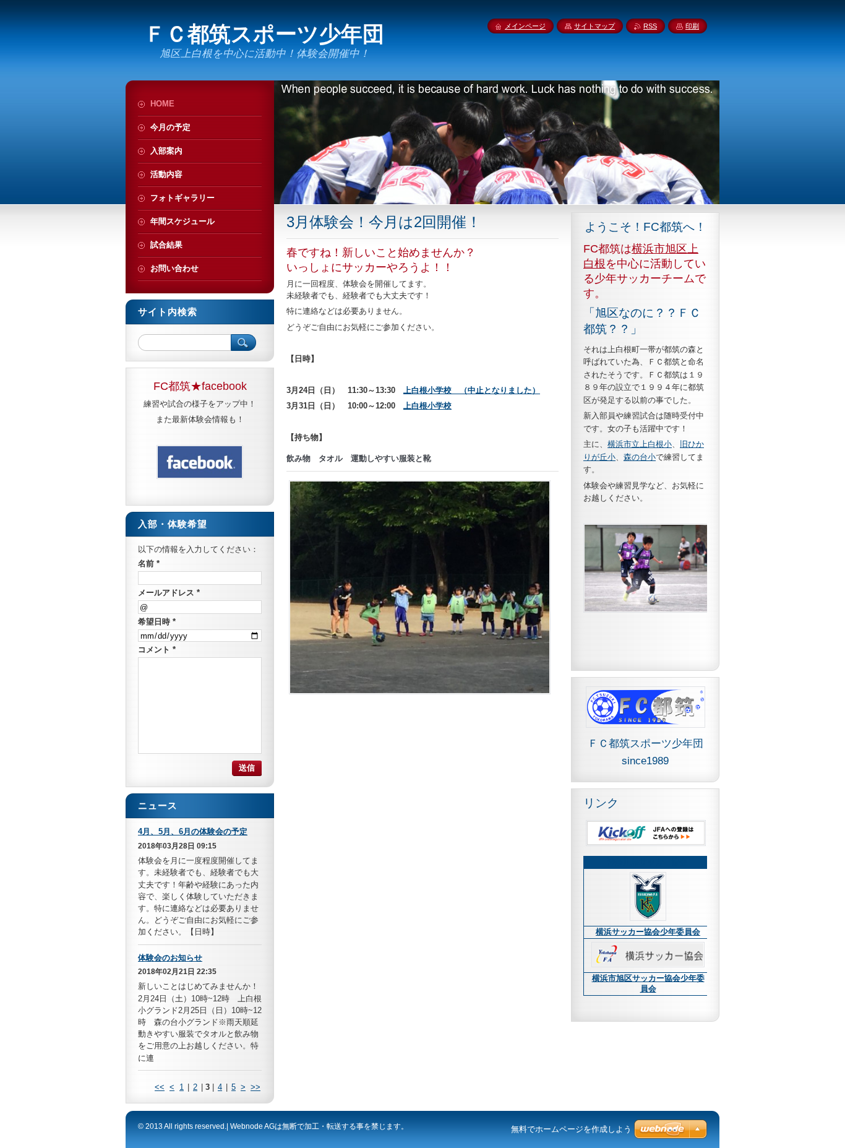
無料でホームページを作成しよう (571, 1129)
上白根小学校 (427, 405)
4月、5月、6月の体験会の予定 (192, 831)
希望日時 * (157, 621)
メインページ (525, 26)
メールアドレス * (169, 592)
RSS (650, 26)
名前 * (149, 563)
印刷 (692, 26)
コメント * (157, 649)
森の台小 (640, 457)
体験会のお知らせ (170, 957)
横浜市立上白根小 (639, 444)
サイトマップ (594, 26)
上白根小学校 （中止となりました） (471, 390)
